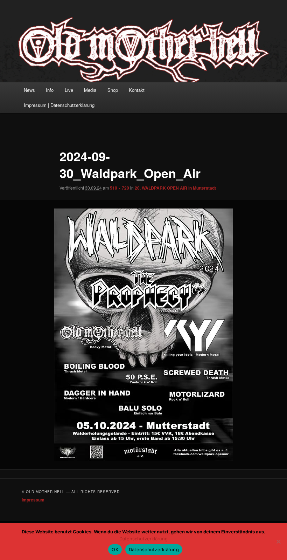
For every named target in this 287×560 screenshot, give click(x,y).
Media (90, 90)
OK (115, 549)
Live (69, 90)
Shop (112, 90)
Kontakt (137, 90)
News (29, 90)
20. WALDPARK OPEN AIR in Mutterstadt (175, 188)
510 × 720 (119, 188)
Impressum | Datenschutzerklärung (59, 105)
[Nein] (278, 541)
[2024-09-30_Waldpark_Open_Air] (143, 335)
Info (50, 90)
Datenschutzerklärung (143, 538)
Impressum (33, 500)
